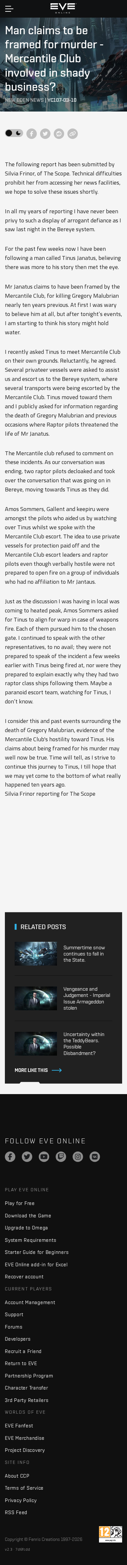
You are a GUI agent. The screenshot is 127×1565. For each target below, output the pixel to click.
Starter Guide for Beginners (36, 1252)
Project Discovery (25, 1450)
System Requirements (30, 1240)
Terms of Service (24, 1488)
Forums (13, 1327)
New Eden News (24, 100)
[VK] (95, 1156)
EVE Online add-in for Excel (36, 1264)
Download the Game (28, 1215)
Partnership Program (29, 1375)
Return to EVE (21, 1363)
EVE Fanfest (19, 1425)
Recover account (24, 1276)
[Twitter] (27, 1156)
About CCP (17, 1476)
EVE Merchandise (24, 1438)
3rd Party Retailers (26, 1400)
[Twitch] (61, 1156)
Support (14, 1314)
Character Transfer (26, 1388)
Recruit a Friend (23, 1351)
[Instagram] (78, 1156)
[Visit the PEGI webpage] (110, 1534)
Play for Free (20, 1203)
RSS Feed (16, 1512)
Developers (18, 1339)
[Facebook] (10, 1156)
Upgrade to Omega (26, 1227)
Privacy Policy (21, 1500)
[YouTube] (44, 1156)
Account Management (30, 1302)
